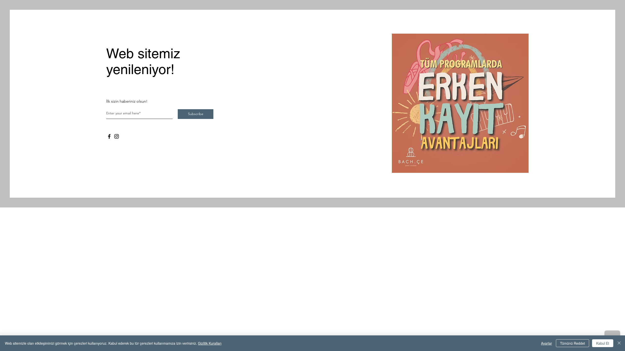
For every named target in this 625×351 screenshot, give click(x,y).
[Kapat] (619, 343)
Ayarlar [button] (546, 343)
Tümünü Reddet (572, 343)
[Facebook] (109, 136)
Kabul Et (602, 343)
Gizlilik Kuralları (209, 343)
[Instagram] (117, 136)
